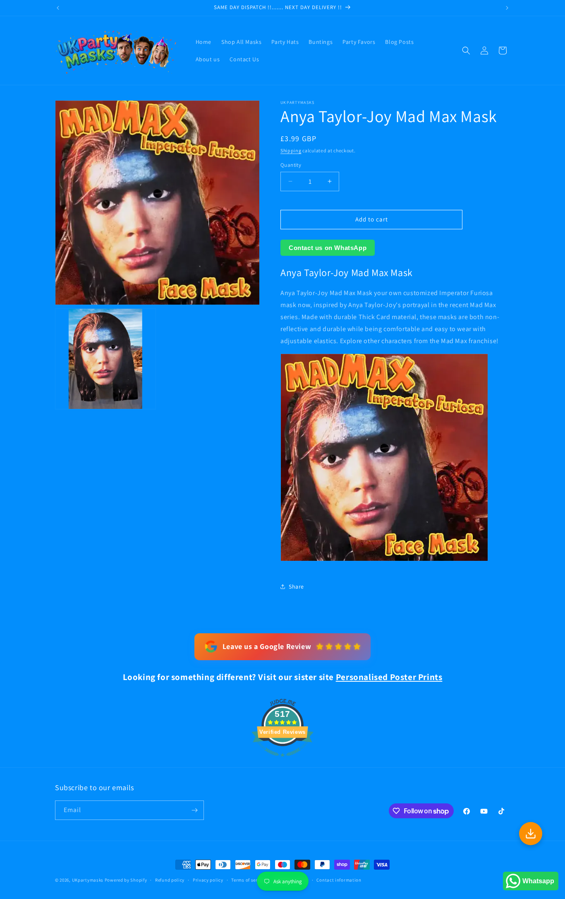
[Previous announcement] (58, 8)
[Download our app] (530, 833)
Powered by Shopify (126, 880)
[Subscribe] (194, 810)
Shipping (291, 150)
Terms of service (248, 880)
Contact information (338, 880)
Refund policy (169, 880)
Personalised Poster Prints (389, 677)
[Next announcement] (507, 8)
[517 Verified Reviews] (282, 761)
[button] (466, 50)
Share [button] (296, 586)
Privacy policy (208, 880)
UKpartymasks (87, 880)
